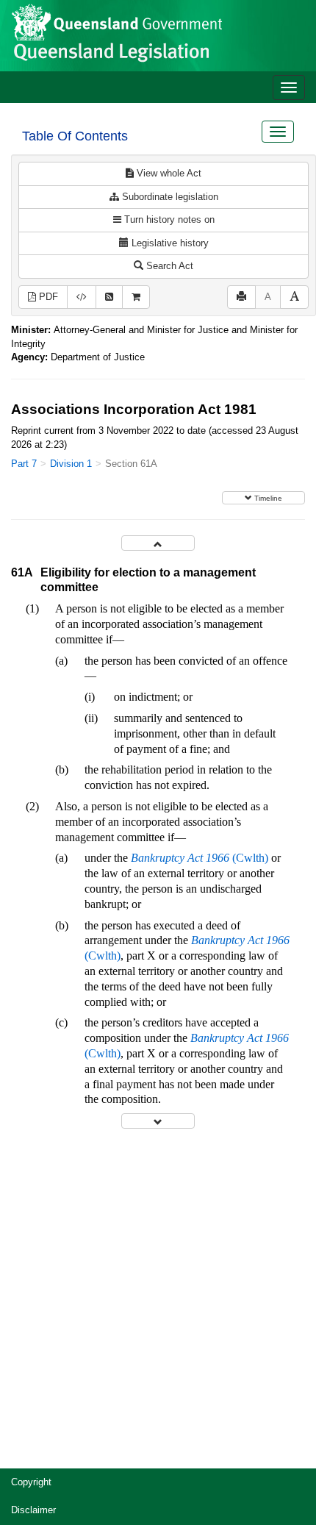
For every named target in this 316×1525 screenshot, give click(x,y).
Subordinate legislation (168, 196)
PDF (47, 296)
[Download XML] (81, 297)
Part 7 (24, 463)
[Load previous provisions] (158, 543)
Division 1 (71, 463)
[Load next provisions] (158, 1121)
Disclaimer (33, 1509)
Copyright (31, 1482)
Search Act (168, 265)
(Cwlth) (199, 857)
